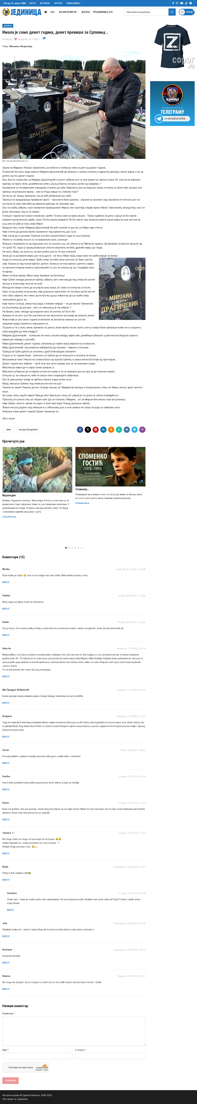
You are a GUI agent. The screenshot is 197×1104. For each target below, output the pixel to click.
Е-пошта (80, 1049)
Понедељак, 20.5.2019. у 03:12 (129, 949)
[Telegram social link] (190, 3)
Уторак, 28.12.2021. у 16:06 (131, 622)
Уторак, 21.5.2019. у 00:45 (132, 893)
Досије (8, 26)
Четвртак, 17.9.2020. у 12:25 (131, 716)
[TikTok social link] (186, 3)
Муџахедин (9, 495)
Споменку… (82, 489)
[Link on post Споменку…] (110, 466)
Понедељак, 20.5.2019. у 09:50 (129, 923)
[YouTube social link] (181, 3)
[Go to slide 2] (69, 548)
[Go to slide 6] (81, 548)
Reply (5, 582)
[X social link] (88, 430)
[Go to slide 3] (72, 548)
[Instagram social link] (177, 3)
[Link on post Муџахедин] (37, 470)
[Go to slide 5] (78, 548)
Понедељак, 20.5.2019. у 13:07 (129, 867)
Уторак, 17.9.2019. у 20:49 (132, 776)
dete (8, 429)
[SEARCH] (172, 12)
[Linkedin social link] (103, 430)
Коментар (8, 1013)
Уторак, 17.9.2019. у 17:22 (132, 803)
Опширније (9, 516)
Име (5, 1049)
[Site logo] (21, 11)
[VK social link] (127, 430)
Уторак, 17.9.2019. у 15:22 (132, 833)
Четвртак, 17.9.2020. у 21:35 (131, 690)
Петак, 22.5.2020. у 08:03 (132, 750)
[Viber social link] (142, 430)
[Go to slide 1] (66, 548)
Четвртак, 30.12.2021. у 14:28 (130, 569)
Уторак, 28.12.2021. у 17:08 (131, 595)
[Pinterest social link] (96, 430)
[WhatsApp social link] (119, 430)
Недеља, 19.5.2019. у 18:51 (131, 976)
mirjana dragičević (28, 429)
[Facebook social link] (173, 3)
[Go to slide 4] (75, 548)
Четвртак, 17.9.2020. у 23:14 (131, 648)
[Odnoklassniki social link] (111, 430)
